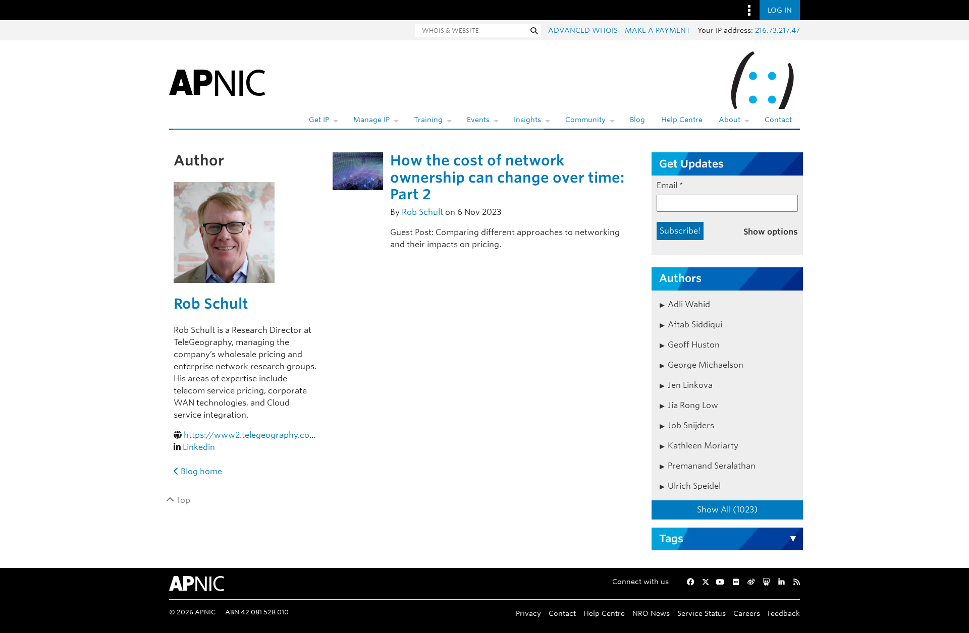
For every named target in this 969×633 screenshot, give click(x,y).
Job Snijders (691, 425)
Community (585, 120)
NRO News (651, 613)
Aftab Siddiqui (695, 324)
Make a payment (657, 30)
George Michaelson (705, 365)
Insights (527, 120)
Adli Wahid (689, 304)
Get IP (319, 120)
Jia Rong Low (693, 405)
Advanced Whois (583, 30)
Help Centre (682, 120)
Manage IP (371, 120)
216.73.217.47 (777, 30)
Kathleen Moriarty (703, 445)
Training (428, 120)
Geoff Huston (694, 345)
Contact (778, 120)
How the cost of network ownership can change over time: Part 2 (507, 177)
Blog (637, 120)
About (729, 120)
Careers (746, 613)
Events (478, 120)
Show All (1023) (727, 509)
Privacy (528, 613)
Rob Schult (211, 303)
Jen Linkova (690, 385)
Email (670, 185)
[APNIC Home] (217, 80)
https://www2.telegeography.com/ (253, 435)
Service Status (701, 613)
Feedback (784, 613)
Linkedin (199, 447)
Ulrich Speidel (694, 486)
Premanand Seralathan (712, 466)
